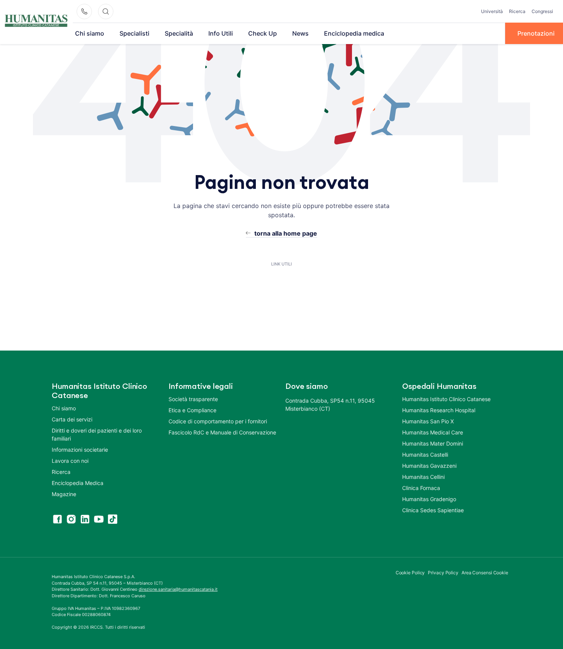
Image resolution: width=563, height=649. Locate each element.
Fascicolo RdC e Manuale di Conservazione (222, 432)
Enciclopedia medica (354, 33)
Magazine (64, 494)
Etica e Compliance (192, 410)
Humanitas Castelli (425, 454)
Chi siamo (89, 33)
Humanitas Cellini (423, 477)
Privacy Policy (443, 572)
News (300, 33)
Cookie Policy (410, 572)
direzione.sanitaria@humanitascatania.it (178, 589)
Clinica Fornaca (421, 488)
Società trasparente (193, 399)
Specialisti (134, 33)
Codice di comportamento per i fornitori (218, 421)
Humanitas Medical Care (432, 432)
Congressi (542, 11)
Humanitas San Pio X (428, 421)
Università (492, 11)
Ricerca (517, 11)
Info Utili (220, 33)
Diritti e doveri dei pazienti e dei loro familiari (97, 434)
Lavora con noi (70, 460)
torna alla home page (285, 233)
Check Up (262, 33)
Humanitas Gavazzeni (429, 465)
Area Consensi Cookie (485, 572)
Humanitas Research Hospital (438, 410)
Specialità (179, 33)
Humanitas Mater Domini (432, 443)
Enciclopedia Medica (77, 483)
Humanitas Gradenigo (429, 499)
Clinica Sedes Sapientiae (433, 510)
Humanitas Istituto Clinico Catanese (446, 399)
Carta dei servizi (72, 419)
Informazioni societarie (80, 449)
